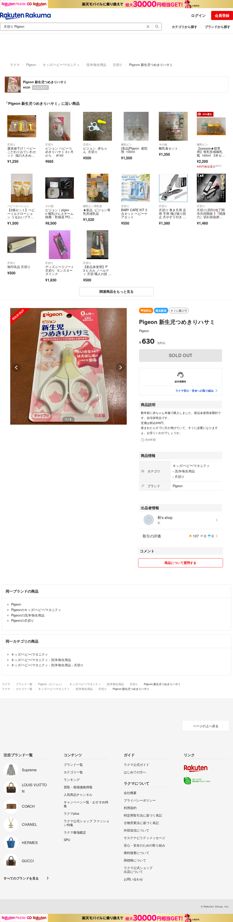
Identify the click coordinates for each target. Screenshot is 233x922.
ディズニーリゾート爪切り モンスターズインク (59, 270)
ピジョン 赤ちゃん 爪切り (95, 150)
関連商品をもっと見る (116, 291)
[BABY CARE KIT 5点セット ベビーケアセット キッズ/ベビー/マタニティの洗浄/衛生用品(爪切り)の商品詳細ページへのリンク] (135, 188)
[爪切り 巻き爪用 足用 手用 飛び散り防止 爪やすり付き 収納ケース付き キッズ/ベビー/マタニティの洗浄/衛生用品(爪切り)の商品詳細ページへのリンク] (173, 188)
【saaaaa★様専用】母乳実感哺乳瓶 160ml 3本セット (211, 153)
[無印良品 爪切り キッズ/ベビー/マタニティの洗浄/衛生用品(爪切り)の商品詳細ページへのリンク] (21, 244)
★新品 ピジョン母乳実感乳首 (96, 212)
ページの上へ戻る (205, 726)
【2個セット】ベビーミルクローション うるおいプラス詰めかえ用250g (21, 215)
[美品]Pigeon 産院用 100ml (134, 150)
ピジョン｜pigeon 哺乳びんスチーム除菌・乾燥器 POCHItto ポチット (59, 215)
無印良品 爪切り (18, 266)
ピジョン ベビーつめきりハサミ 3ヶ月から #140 (59, 152)
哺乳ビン (126, 144)
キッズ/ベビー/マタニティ (61, 64)
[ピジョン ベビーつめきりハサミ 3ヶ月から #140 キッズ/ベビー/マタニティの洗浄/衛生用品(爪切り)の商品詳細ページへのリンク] (59, 126)
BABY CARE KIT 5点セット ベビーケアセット (134, 213)
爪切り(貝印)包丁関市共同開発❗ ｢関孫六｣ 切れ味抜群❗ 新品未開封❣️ (211, 215)
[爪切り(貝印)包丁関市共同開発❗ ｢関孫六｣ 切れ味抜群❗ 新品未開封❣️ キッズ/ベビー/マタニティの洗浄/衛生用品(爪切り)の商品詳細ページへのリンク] (211, 188)
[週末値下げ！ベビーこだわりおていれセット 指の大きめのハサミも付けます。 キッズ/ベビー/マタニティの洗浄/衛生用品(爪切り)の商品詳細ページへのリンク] (21, 126)
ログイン (198, 15)
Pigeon (31, 64)
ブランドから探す (217, 26)
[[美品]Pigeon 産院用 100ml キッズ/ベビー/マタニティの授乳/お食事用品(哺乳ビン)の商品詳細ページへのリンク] (135, 126)
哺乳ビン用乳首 (92, 206)
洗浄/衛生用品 (96, 64)
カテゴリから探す (184, 26)
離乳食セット (169, 148)
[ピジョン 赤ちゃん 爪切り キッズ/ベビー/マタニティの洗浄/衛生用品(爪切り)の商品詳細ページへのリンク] (97, 126)
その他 (163, 144)
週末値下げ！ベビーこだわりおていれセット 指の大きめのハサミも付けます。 (21, 153)
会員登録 (222, 15)
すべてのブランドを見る (21, 878)
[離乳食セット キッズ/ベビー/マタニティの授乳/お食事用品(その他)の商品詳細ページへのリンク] (173, 126)
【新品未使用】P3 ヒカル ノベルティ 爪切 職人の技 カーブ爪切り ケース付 (97, 273)
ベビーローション (18, 206)
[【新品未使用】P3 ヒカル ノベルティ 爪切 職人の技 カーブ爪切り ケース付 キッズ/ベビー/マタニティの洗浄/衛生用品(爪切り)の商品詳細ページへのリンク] (97, 244)
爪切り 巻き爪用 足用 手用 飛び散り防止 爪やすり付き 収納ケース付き (172, 215)
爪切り (117, 64)
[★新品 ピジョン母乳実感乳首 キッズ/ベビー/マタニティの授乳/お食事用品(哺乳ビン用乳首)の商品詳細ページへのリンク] (97, 188)
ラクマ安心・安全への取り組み (194, 390)
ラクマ (15, 64)
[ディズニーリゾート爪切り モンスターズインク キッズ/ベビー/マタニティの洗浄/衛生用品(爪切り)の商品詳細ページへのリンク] (59, 244)
